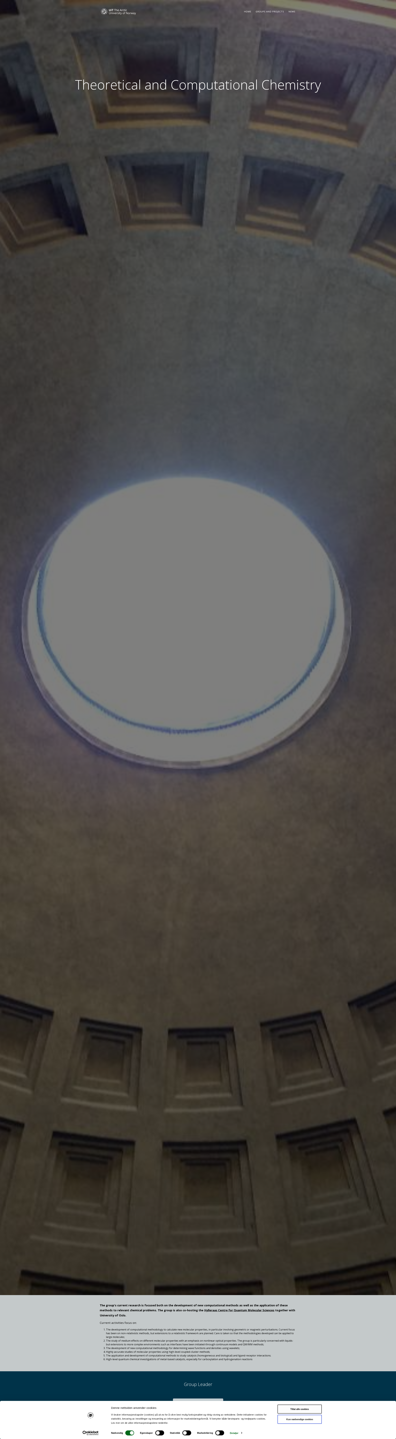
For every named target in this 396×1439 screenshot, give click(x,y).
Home (247, 11)
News (291, 11)
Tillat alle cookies (299, 1409)
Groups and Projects (270, 11)
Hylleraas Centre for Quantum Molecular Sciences (239, 1310)
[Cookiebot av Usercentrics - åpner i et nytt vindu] (90, 1433)
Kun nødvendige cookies (299, 1419)
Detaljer (234, 1433)
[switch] (159, 1432)
